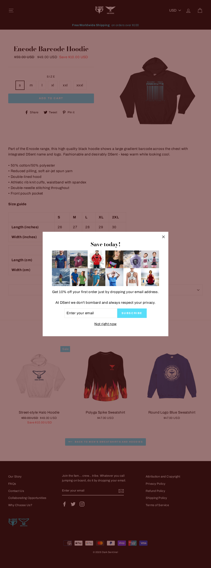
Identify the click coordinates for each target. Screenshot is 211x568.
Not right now (105, 324)
